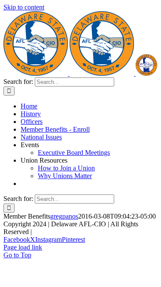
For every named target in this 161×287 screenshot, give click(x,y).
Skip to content (23, 7)
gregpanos (64, 216)
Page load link (22, 247)
